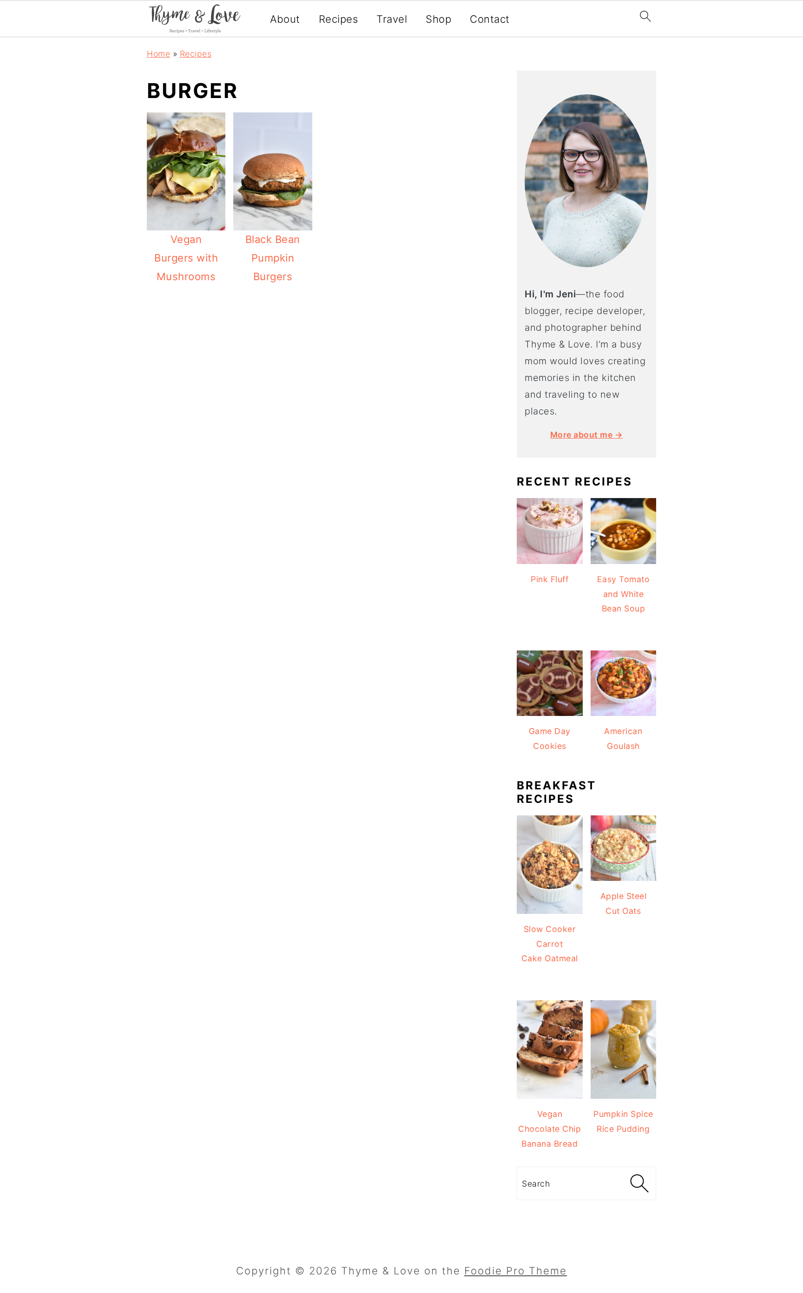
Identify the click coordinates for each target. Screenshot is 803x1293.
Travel (391, 19)
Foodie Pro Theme (515, 1271)
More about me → (586, 435)
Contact (490, 19)
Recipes (338, 19)
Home (158, 54)
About (285, 19)
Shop (438, 19)
